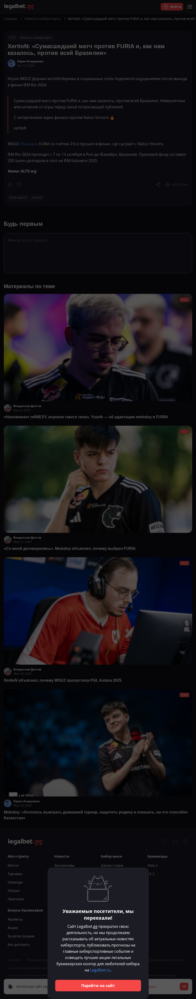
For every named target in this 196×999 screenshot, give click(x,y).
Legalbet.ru (100, 970)
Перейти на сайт (98, 985)
